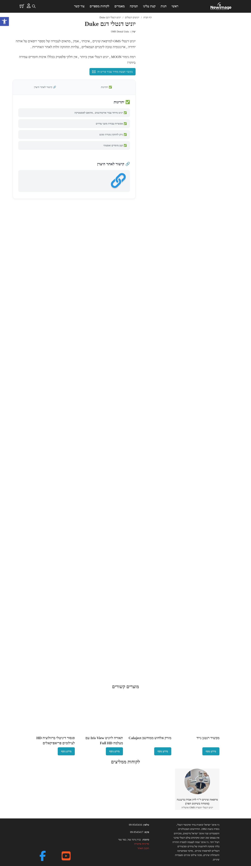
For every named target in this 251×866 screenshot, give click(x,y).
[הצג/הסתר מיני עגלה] (22, 6)
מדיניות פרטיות (141, 843)
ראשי (175, 6)
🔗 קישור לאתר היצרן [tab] (45, 87)
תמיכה (134, 6)
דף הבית (147, 17)
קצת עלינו (149, 6)
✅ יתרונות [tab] (106, 87)
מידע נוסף (211, 751)
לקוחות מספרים (99, 6)
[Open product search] (34, 6)
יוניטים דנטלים (132, 17)
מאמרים (119, 6)
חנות (163, 6)
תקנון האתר (143, 848)
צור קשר (79, 6)
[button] (4, 21)
